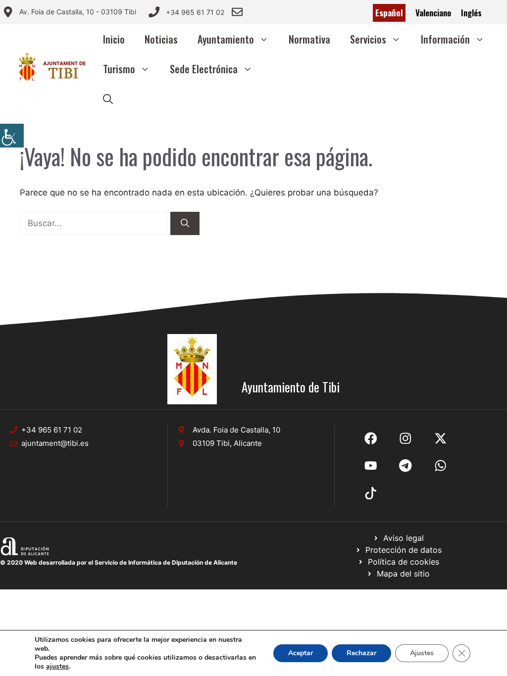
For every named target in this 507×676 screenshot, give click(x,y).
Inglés (471, 12)
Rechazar (361, 653)
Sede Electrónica (204, 68)
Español (389, 12)
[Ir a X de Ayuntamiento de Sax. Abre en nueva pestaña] (405, 438)
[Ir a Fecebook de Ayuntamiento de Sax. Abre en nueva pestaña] (371, 438)
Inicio (114, 39)
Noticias (161, 39)
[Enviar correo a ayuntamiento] (237, 12)
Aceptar (300, 653)
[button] (108, 98)
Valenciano (433, 12)
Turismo (119, 68)
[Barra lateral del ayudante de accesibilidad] (12, 135)
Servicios (368, 39)
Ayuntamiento (226, 39)
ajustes (57, 666)
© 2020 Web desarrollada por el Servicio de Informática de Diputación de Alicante (118, 562)
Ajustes (422, 653)
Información (445, 39)
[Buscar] (185, 224)
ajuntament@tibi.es (55, 443)
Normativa (309, 39)
